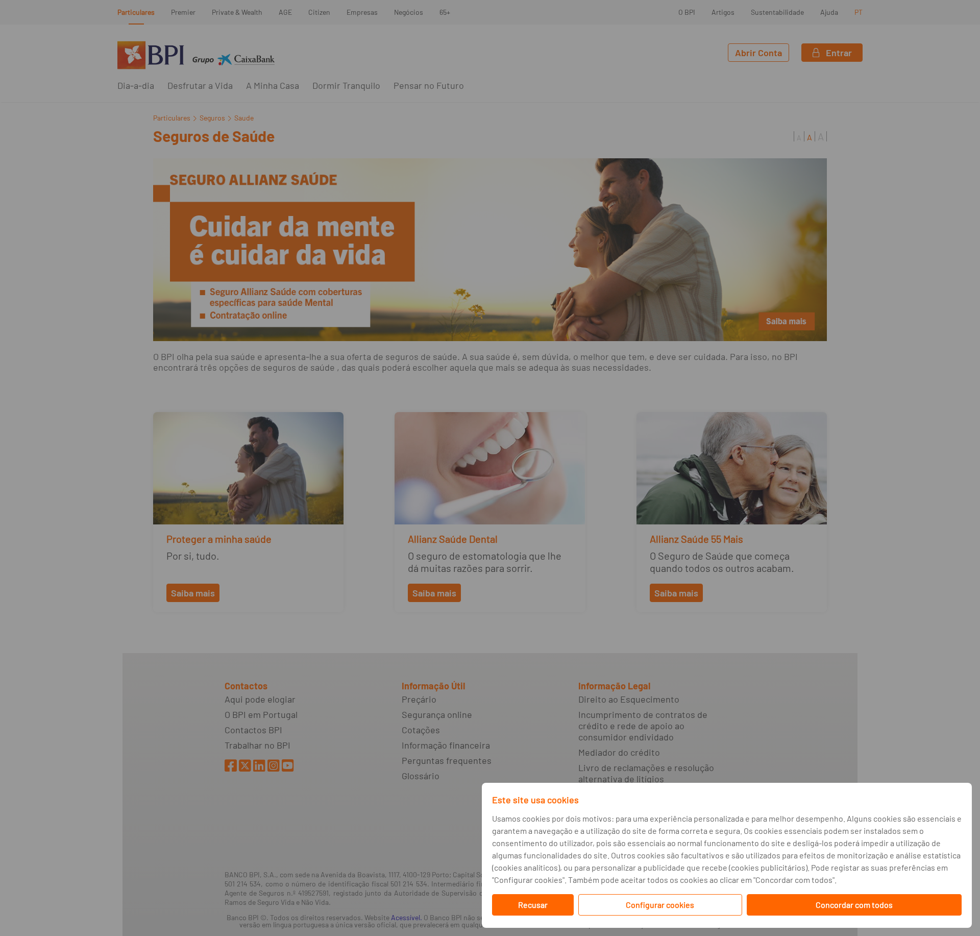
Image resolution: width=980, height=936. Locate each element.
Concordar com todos (854, 904)
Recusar (533, 904)
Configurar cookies (660, 904)
